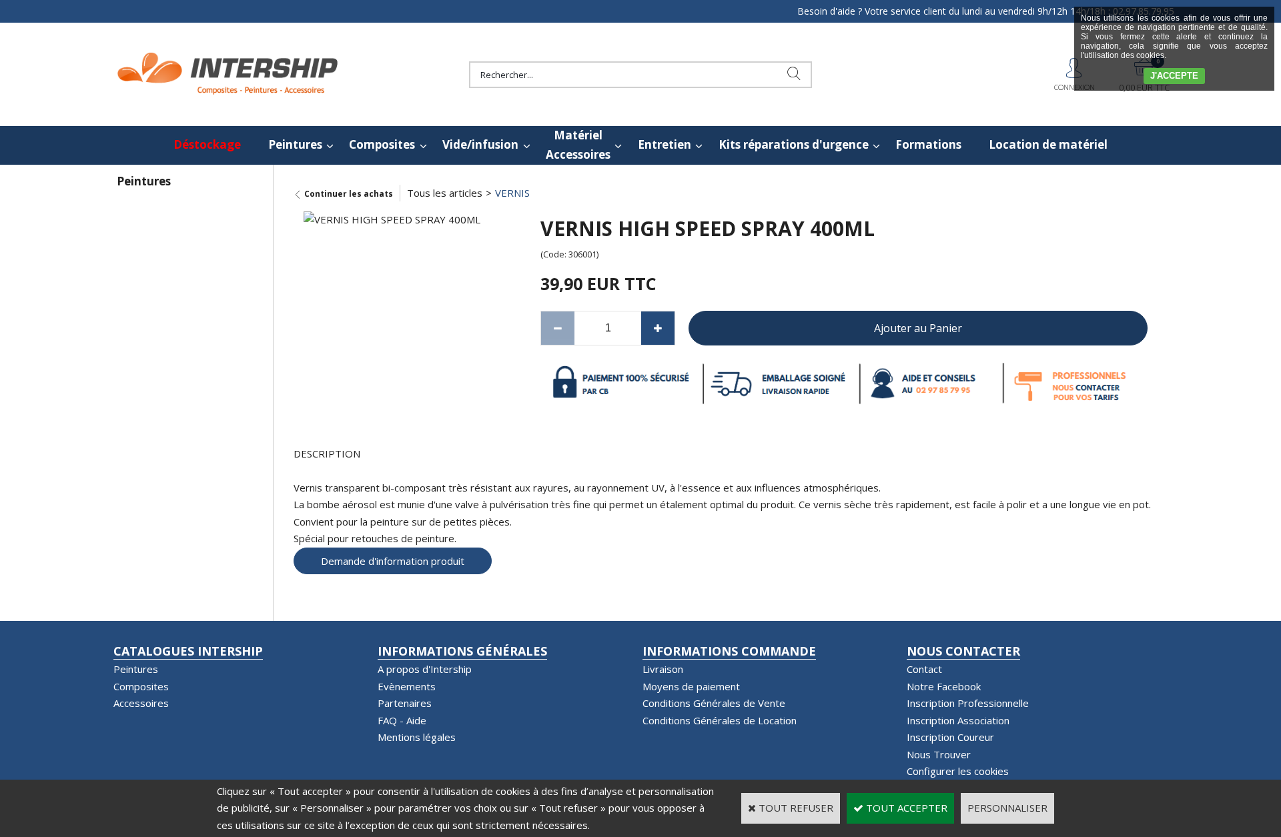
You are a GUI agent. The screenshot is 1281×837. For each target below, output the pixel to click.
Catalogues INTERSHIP (188, 651)
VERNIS (512, 192)
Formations (928, 144)
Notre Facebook (944, 686)
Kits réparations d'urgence (794, 144)
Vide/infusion (480, 144)
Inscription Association (958, 720)
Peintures (295, 144)
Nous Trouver (939, 754)
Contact (924, 669)
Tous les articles (444, 192)
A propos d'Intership (425, 669)
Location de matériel (1048, 144)
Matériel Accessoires (578, 144)
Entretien (664, 144)
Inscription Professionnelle (968, 703)
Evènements (407, 686)
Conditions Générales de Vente (714, 703)
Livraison (663, 669)
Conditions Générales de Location (720, 720)
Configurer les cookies (958, 771)
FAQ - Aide (402, 720)
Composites (382, 144)
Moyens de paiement (691, 686)
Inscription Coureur (950, 737)
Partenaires (405, 703)
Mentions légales (417, 737)
